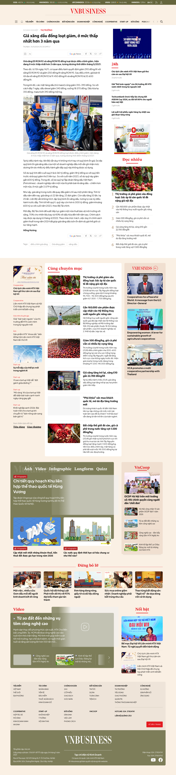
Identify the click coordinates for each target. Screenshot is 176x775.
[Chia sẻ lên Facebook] (86, 54)
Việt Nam (17, 689)
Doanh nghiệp (83, 22)
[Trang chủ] (21, 21)
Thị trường (46, 30)
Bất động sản (68, 22)
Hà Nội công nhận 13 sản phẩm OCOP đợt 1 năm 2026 (149, 511)
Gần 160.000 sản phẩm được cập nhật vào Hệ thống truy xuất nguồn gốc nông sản (134, 209)
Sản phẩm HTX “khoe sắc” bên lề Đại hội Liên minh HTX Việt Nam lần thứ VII (27, 337)
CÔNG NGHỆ (145, 686)
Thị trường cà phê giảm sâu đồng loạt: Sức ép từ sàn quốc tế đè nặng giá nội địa (133, 197)
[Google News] (75, 54)
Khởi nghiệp (44, 715)
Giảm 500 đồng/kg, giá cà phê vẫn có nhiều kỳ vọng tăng (132, 219)
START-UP (43, 711)
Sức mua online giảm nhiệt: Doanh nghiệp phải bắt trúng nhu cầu (118, 593)
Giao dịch (68, 696)
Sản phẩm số (145, 692)
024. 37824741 (129, 711)
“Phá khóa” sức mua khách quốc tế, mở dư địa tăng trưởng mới (133, 237)
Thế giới (16, 692)
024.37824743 (157, 755)
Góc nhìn (68, 699)
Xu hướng (144, 689)
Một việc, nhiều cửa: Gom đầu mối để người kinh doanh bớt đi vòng (25, 593)
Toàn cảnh (94, 696)
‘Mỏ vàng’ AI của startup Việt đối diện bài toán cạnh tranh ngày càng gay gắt (26, 395)
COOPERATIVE (19, 711)
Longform (83, 469)
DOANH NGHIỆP (121, 686)
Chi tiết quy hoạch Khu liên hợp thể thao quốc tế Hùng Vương (38, 486)
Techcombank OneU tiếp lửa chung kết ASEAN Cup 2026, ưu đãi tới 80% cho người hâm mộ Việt (132, 99)
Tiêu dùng (19, 427)
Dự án (91, 692)
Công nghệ (97, 22)
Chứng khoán (53, 22)
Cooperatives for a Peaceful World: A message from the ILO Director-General (144, 300)
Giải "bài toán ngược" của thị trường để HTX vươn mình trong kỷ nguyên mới (131, 85)
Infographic (60, 469)
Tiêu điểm (29, 22)
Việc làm (68, 718)
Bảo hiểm (43, 696)
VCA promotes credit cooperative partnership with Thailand (143, 371)
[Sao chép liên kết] (100, 54)
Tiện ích (92, 699)
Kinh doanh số (45, 702)
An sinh (16, 724)
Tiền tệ (41, 692)
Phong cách (70, 721)
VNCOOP (93, 711)
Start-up (124, 22)
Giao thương (34, 427)
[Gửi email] (95, 54)
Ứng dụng (144, 696)
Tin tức (92, 689)
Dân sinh (68, 715)
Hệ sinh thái (44, 721)
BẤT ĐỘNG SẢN (95, 686)
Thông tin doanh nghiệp (126, 702)
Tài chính (40, 22)
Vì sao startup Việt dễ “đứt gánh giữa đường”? (25, 381)
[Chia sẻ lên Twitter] (91, 54)
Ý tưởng (42, 718)
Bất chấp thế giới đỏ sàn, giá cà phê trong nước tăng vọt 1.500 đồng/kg (132, 245)
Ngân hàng (44, 689)
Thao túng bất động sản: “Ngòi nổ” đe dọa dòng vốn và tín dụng (148, 593)
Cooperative (111, 22)
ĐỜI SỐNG (68, 711)
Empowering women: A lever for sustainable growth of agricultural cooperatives (145, 335)
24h (65, 689)
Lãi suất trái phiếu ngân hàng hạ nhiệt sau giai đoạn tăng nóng (131, 113)
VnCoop (142, 468)
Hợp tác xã (18, 715)
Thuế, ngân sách (46, 699)
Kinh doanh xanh (20, 721)
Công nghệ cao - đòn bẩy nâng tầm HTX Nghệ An (41, 658)
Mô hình (16, 718)
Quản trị (118, 699)
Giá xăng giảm (58, 244)
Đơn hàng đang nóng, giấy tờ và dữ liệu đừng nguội (86, 593)
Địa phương (18, 696)
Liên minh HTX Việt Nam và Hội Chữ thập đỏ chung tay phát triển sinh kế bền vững (27, 306)
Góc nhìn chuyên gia (21, 316)
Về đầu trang (154, 724)
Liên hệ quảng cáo (123, 716)
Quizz (101, 469)
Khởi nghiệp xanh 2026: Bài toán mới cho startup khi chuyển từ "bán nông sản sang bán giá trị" (27, 412)
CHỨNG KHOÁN (70, 686)
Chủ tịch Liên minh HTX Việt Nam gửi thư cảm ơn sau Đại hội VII (130, 72)
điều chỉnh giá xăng (39, 244)
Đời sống (135, 22)
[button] (109, 658)
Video (40, 469)
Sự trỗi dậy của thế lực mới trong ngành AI (26, 369)
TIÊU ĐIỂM (17, 686)
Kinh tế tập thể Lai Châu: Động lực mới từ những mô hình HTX (149, 547)
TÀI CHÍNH (43, 686)
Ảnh (14, 331)
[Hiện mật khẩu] (112, 342)
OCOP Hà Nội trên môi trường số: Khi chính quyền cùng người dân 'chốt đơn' (142, 499)
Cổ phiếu (68, 692)
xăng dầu (73, 244)
